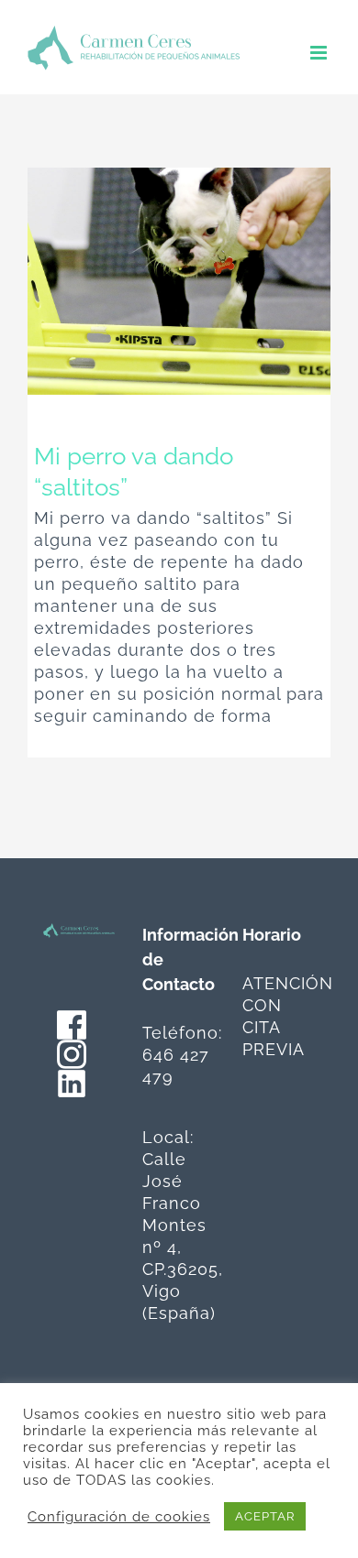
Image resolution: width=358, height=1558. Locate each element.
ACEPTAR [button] (265, 1516)
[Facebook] (71, 1020)
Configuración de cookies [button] (119, 1516)
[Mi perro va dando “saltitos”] (179, 281)
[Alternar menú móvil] (320, 52)
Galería (214, 281)
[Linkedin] (71, 1079)
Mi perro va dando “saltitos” (145, 281)
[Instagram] (71, 1050)
